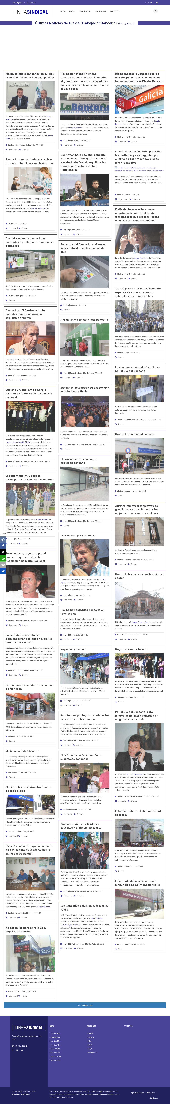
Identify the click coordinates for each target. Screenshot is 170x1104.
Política (11, 539)
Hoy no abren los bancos (131, 649)
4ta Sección (55, 1045)
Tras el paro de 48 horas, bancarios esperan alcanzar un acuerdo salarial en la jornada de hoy (138, 292)
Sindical (11, 145)
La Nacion (129, 195)
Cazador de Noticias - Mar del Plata (138, 419)
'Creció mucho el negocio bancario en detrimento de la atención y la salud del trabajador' (29, 850)
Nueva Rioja (75, 635)
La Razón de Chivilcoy (23, 913)
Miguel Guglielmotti (134, 774)
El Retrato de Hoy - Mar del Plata (83, 444)
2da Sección (55, 1037)
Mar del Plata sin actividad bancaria (84, 319)
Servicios (151, 1093)
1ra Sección (55, 1033)
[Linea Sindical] (32, 11)
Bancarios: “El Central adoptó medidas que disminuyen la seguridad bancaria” (25, 314)
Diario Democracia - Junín (135, 560)
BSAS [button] (71, 11)
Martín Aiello (24, 442)
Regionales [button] (84, 11)
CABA (90, 1033)
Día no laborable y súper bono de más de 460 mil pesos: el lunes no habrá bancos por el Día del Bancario (139, 77)
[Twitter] (152, 2)
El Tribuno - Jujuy (133, 635)
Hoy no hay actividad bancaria (135, 434)
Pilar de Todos (76, 810)
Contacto (154, 1098)
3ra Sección (55, 1041)
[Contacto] (157, 2)
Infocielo (73, 305)
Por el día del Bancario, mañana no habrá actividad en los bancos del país (83, 248)
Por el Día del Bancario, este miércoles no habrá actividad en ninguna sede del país (136, 715)
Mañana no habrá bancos (22, 751)
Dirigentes (114, 11)
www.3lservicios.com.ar (21, 1094)
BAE (17, 224)
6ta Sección (55, 1052)
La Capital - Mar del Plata (80, 741)
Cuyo (90, 1049)
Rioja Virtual (131, 944)
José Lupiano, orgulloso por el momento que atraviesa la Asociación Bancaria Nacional (26, 557)
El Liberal (18, 539)
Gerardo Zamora (41, 519)
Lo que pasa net (131, 491)
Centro (91, 1037)
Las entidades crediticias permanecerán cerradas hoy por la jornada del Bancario (29, 639)
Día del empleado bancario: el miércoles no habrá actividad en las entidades (29, 242)
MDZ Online (21, 737)
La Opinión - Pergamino (24, 670)
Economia (12, 832)
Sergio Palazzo (75, 127)
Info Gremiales (76, 140)
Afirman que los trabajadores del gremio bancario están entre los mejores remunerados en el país (137, 509)
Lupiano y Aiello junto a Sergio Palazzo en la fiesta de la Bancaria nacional (29, 393)
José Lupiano (11, 442)
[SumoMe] (3, 571)
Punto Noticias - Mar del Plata (82, 373)
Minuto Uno (21, 832)
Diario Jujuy (129, 866)
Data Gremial (75, 230)
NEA (89, 1041)
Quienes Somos (137, 1093)
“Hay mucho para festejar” (78, 535)
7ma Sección (56, 1056)
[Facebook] (147, 2)
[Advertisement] (85, 46)
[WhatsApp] (3, 558)
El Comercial (131, 697)
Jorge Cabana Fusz (140, 622)
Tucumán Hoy (22, 991)
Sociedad (121, 635)
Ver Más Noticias (85, 1005)
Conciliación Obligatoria (25, 145)
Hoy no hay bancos (72, 649)
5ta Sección (55, 1049)
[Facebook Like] (3, 539)
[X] (3, 552)
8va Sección (55, 1060)
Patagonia (92, 1052)
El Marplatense (21, 296)
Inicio (62, 11)
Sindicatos (100, 11)
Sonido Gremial (21, 375)
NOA (90, 1045)
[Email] (3, 564)
